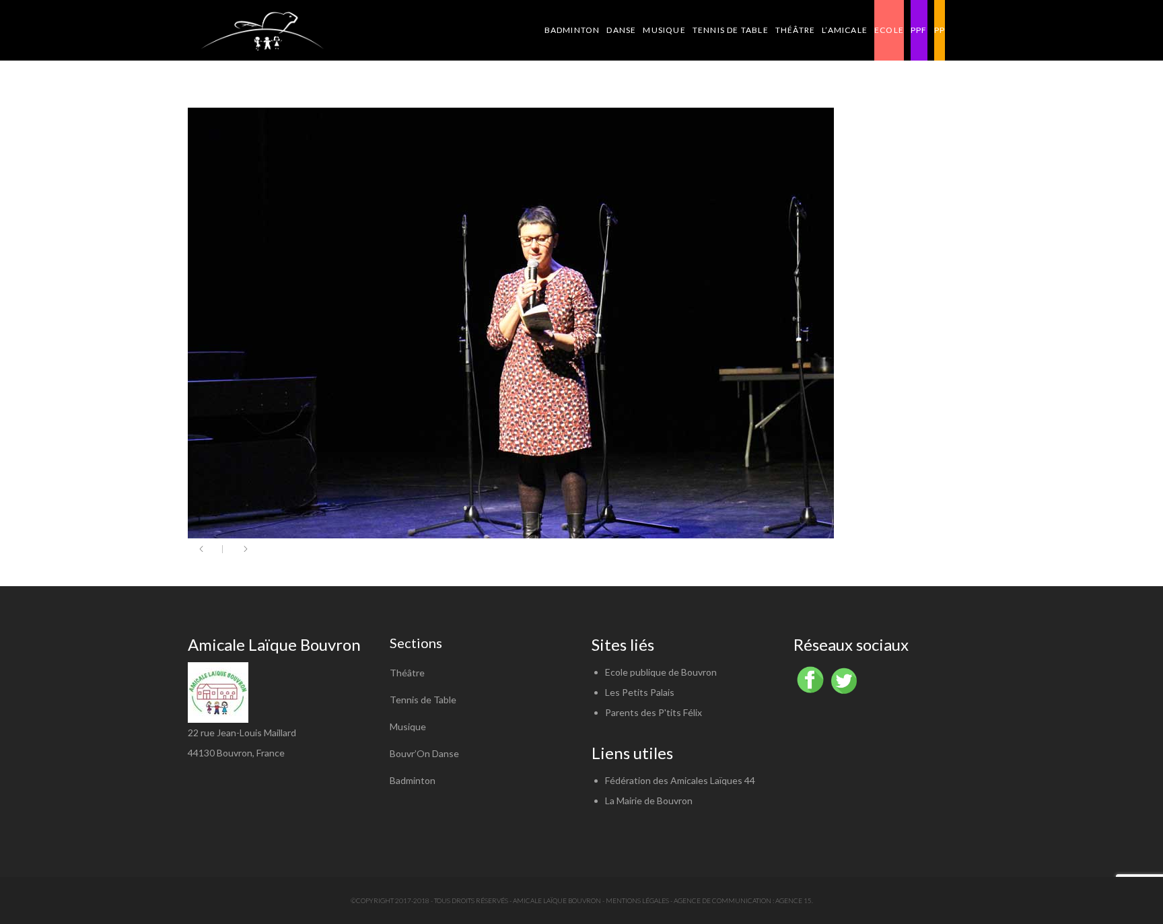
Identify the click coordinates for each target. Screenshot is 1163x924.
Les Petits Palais (639, 692)
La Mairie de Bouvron (649, 800)
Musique (408, 726)
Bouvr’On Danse (424, 753)
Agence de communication (722, 900)
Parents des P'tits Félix (653, 712)
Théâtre (407, 672)
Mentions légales (637, 900)
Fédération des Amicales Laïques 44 (680, 780)
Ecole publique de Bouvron (661, 672)
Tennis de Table (423, 699)
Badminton (412, 780)
